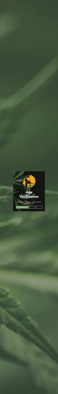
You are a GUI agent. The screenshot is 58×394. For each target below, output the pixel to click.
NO (36, 207)
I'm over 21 (22, 207)
